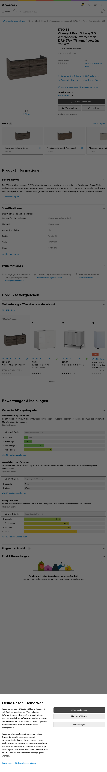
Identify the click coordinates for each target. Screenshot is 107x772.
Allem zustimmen (79, 710)
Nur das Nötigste (79, 716)
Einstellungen (79, 724)
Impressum (7, 763)
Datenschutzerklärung (25, 763)
